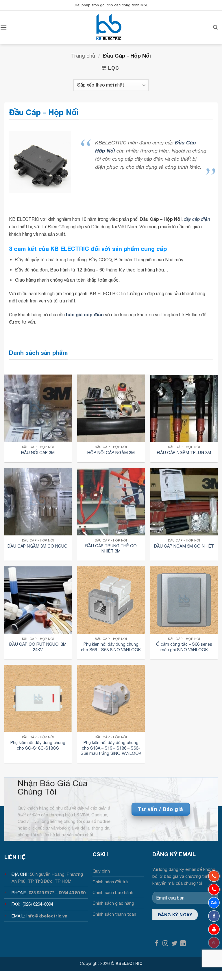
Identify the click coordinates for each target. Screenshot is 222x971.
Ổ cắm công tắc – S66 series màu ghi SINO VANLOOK (184, 647)
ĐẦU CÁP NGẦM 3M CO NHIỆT (184, 546)
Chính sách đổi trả (110, 881)
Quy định (101, 871)
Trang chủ (83, 55)
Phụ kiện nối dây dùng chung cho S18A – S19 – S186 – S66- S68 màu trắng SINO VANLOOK (111, 748)
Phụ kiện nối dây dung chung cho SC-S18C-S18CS (37, 745)
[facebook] (214, 916)
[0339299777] (214, 889)
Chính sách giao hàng (113, 903)
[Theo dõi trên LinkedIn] (183, 943)
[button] (3, 27)
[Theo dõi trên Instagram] (165, 943)
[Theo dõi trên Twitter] (174, 943)
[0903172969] (214, 902)
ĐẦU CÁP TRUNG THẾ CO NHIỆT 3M (111, 548)
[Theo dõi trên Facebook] (157, 943)
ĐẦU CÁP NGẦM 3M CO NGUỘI (38, 546)
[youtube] (214, 929)
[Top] (214, 942)
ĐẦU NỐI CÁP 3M (38, 452)
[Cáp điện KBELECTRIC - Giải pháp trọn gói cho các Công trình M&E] (109, 27)
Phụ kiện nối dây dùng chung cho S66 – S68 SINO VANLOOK (111, 647)
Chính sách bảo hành (112, 892)
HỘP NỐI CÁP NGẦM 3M (111, 452)
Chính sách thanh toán (114, 914)
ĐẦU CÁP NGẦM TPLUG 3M (184, 452)
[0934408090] (214, 876)
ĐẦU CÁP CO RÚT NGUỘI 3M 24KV (37, 647)
